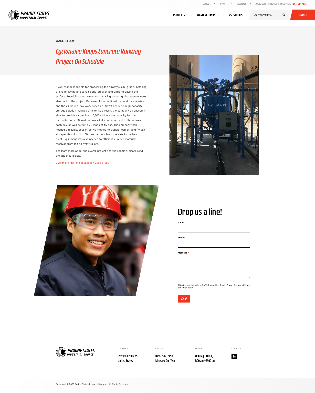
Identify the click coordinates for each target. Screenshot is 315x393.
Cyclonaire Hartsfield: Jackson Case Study (82, 162)
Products (179, 15)
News (222, 3)
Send (184, 299)
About (206, 3)
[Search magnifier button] (284, 15)
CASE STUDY (65, 41)
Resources (241, 3)
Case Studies (235, 15)
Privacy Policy (233, 285)
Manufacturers (206, 15)
